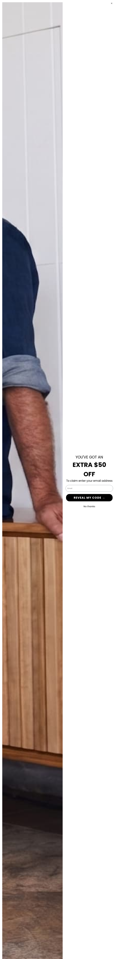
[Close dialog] (111, 3)
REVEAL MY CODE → (89, 498)
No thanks (89, 506)
